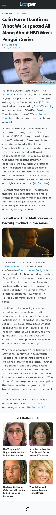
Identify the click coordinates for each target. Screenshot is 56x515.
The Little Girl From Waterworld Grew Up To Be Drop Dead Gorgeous (14, 491)
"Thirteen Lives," (11, 266)
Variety (27, 148)
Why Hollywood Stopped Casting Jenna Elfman (38, 490)
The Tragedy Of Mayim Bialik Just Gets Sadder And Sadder (14, 452)
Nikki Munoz (11, 45)
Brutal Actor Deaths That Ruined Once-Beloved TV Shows (39, 452)
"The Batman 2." (35, 407)
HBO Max (21, 14)
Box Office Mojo (43, 106)
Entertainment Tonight (31, 270)
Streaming (8, 14)
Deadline (43, 183)
